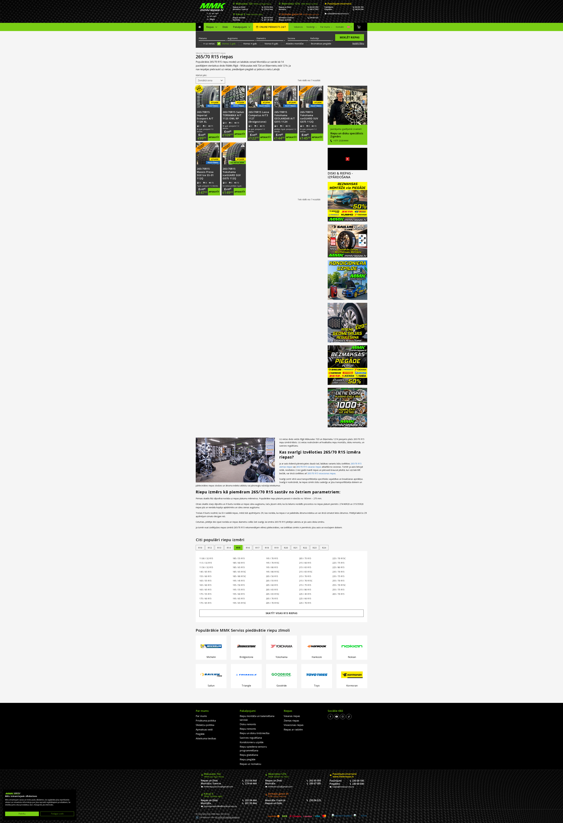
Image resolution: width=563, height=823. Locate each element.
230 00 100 (359, 7)
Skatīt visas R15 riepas (281, 613)
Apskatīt (214, 137)
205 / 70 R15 (272, 598)
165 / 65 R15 (205, 589)
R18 (267, 547)
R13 (219, 547)
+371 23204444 (340, 140)
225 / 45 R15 (305, 594)
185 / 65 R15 (239, 567)
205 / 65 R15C (272, 594)
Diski (225, 27)
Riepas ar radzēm (293, 729)
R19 (276, 547)
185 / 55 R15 (239, 558)
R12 (210, 547)
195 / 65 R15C (239, 603)
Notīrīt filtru (358, 43)
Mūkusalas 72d (253, 3)
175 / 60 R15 (205, 598)
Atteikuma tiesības (206, 738)
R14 (229, 547)
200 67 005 (313, 9)
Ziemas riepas (291, 720)
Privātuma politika (206, 720)
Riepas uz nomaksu (250, 764)
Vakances (298, 26)
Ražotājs (314, 38)
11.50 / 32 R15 (206, 567)
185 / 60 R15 (239, 562)
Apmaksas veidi (204, 729)
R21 (295, 547)
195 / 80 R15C (272, 571)
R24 (324, 547)
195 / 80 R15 (272, 567)
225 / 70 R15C (339, 558)
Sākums (200, 27)
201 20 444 (268, 20)
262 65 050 (313, 7)
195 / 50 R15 (239, 585)
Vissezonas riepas (293, 725)
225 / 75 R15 (338, 562)
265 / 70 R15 (338, 594)
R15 (238, 547)
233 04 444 (268, 17)
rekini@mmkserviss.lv (338, 13)
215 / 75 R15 (305, 585)
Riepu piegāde (247, 759)
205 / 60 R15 (272, 585)
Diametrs (261, 38)
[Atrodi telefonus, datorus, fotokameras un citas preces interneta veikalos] (360, 816)
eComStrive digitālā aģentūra (227, 817)
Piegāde (200, 734)
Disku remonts (248, 724)
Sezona (291, 38)
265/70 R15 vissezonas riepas (321, 473)
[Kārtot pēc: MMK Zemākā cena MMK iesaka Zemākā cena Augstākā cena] (210, 80)
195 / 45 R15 (239, 580)
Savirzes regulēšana (251, 737)
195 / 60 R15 (239, 594)
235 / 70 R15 (338, 571)
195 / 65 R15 (239, 598)
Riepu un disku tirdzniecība (254, 733)
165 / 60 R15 (205, 585)
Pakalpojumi (240, 27)
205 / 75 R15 (305, 558)
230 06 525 (313, 17)
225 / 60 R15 (305, 598)
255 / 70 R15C (339, 585)
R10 (200, 547)
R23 (315, 547)
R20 (286, 547)
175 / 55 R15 (205, 594)
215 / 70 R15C (305, 580)
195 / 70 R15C (272, 562)
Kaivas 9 (249, 14)
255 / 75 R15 (338, 589)
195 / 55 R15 (239, 589)
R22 (305, 547)
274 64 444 (268, 9)
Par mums (325, 26)
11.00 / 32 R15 (206, 558)
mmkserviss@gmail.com (280, 786)
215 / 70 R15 (305, 576)
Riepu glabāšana (249, 754)
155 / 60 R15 (205, 576)
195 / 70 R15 (272, 558)
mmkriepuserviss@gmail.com (218, 786)
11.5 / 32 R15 (205, 562)
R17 (257, 547)
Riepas (210, 27)
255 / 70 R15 (338, 580)
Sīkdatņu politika (205, 725)
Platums (203, 38)
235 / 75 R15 (338, 576)
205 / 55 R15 (272, 580)
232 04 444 (268, 7)
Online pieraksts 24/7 (272, 27)
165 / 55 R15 (205, 580)
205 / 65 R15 (272, 589)
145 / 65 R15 (205, 571)
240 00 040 (359, 9)
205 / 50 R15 (272, 576)
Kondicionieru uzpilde (251, 742)
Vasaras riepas (292, 716)
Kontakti (340, 26)
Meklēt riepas (349, 37)
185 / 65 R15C (239, 571)
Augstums (233, 38)
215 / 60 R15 (305, 562)
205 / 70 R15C (272, 603)
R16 (248, 547)
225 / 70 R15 (305, 603)
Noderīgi (310, 26)
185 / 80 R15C (239, 576)
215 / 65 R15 (305, 567)
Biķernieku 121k (300, 3)
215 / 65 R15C (305, 571)
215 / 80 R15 (305, 589)
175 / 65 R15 (205, 603)
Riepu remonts (248, 728)
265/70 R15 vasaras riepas (308, 466)
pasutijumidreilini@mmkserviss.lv (220, 806)
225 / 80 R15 (338, 567)
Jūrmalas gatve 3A (300, 14)
